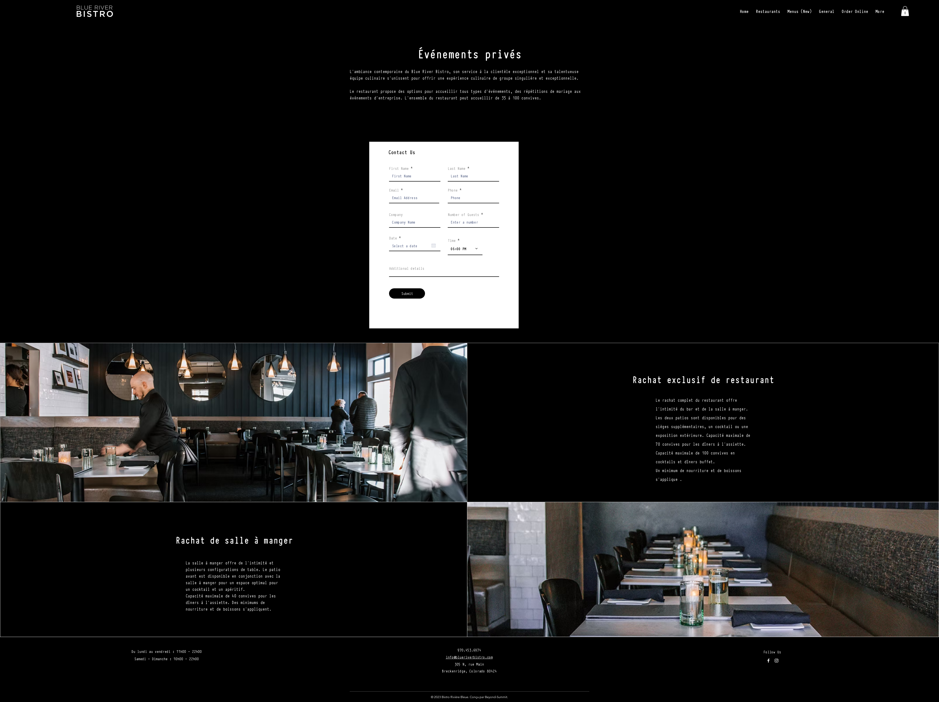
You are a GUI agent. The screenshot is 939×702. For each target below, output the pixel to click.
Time (452, 240)
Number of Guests (463, 214)
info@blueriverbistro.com (469, 657)
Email (394, 190)
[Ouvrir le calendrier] (434, 246)
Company (396, 214)
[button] (768, 11)
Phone (453, 190)
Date (395, 238)
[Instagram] (776, 660)
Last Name (456, 168)
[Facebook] (768, 660)
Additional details (406, 268)
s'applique (667, 479)
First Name (399, 168)
